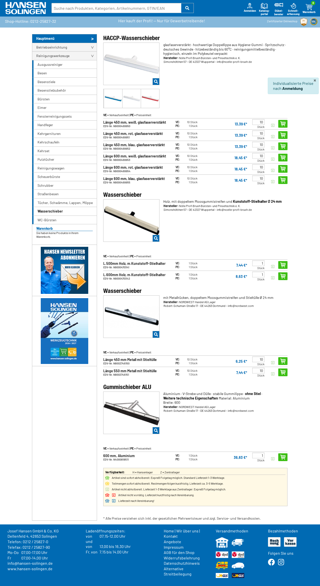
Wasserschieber (50, 211)
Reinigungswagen (51, 168)
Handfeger (45, 125)
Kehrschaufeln (49, 142)
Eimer (42, 107)
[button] (187, 8)
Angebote (172, 541)
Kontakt (171, 536)
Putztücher (46, 159)
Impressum (174, 547)
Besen (42, 73)
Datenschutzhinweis (182, 563)
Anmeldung (292, 88)
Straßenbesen (48, 194)
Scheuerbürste (49, 176)
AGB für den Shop (179, 552)
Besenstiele (46, 82)
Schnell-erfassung (293, 12)
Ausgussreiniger (50, 64)
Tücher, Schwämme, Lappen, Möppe (65, 203)
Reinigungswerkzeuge (53, 56)
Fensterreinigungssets (55, 116)
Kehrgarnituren (49, 133)
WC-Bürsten (47, 220)
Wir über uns (187, 530)
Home (169, 530)
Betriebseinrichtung (51, 47)
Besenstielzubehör (52, 90)
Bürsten (44, 99)
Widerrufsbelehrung (182, 557)
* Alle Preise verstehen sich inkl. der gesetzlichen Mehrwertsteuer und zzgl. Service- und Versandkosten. (182, 518)
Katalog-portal (264, 12)
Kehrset (44, 151)
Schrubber (46, 185)
